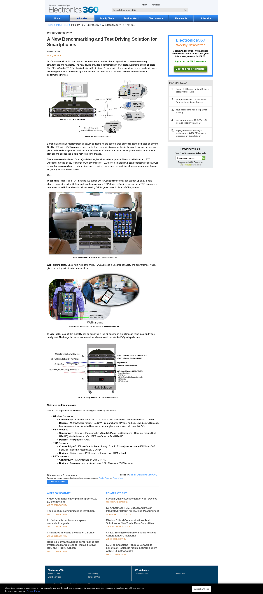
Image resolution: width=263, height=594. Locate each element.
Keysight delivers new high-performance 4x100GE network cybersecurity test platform (191, 133)
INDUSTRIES (62, 25)
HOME (50, 25)
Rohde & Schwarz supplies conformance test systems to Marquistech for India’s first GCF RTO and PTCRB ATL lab (73, 545)
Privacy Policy (33, 591)
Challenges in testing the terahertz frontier (71, 532)
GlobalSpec (180, 574)
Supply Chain (107, 18)
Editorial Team (54, 574)
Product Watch (131, 18)
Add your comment (57, 481)
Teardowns (155, 18)
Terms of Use (118, 478)
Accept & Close (201, 589)
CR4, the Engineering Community (143, 475)
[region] (131, 589)
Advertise (156, 5)
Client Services (54, 577)
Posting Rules (104, 478)
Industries (82, 18)
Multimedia (181, 18)
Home (57, 18)
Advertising (93, 574)
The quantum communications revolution (71, 511)
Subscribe (205, 18)
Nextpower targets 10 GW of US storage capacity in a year (191, 121)
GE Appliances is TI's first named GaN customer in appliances (191, 100)
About (144, 5)
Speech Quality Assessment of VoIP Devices (131, 498)
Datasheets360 (141, 574)
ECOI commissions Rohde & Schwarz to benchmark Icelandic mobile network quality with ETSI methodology (131, 548)
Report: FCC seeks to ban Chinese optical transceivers (192, 90)
